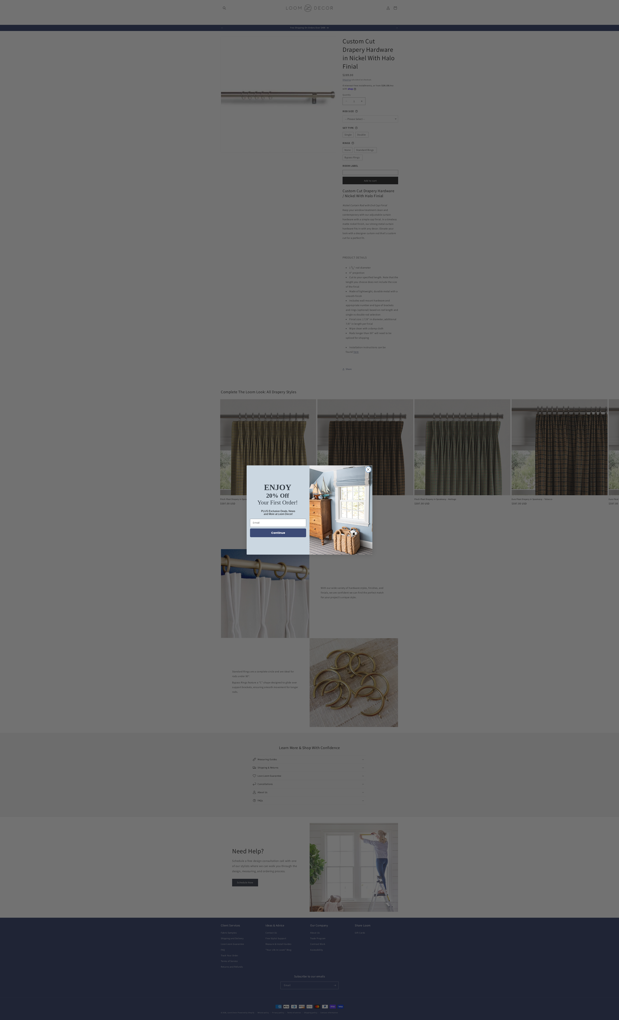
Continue (278, 533)
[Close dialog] (368, 469)
